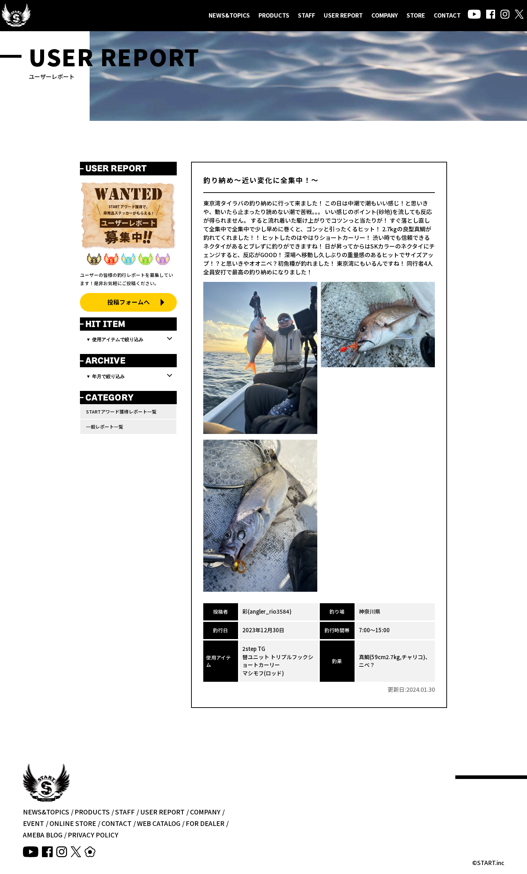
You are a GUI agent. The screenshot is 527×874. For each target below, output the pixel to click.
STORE (416, 15)
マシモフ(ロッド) (263, 673)
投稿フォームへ (128, 302)
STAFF (306, 15)
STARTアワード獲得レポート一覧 (121, 411)
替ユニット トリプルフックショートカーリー (277, 661)
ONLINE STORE (72, 823)
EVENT (33, 823)
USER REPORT (343, 15)
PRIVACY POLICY (93, 834)
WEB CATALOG (158, 823)
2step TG (253, 648)
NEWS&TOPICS (229, 15)
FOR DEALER (205, 823)
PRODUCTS (273, 15)
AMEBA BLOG (42, 834)
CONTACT (447, 15)
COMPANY (384, 15)
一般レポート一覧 (104, 426)
